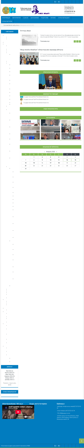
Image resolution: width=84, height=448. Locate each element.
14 (25, 163)
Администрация (12, 289)
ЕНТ (9, 303)
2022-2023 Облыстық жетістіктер (17, 183)
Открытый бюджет (64, 18)
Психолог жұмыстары (14, 49)
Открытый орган (7, 21)
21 (25, 165)
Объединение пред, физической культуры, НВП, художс (15, 161)
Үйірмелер (13, 104)
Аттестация (11, 37)
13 (75, 160)
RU (59, 2)
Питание (53, 18)
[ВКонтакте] (66, 2)
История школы (12, 51)
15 (34, 163)
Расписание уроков (13, 301)
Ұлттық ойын (25, 31)
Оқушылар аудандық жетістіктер (17, 256)
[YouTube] (77, 2)
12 (67, 160)
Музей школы (11, 61)
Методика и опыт (12, 292)
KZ (55, 2)
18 (58, 163)
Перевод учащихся (13, 310)
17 (50, 163)
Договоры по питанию (14, 322)
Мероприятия (16, 18)
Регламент (14, 361)
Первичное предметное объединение (14, 135)
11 (58, 160)
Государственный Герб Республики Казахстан (35, 99)
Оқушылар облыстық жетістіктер (17, 251)
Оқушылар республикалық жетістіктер (18, 246)
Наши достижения (12, 166)
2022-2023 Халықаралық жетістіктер (18, 173)
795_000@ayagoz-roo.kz (69, 13)
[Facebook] (70, 2)
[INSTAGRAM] (81, 2)
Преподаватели (12, 291)
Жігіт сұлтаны (14, 102)
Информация (6, 18)
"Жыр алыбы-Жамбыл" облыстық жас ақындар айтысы (41, 50)
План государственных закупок (12, 335)
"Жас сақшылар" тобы (14, 76)
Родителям (44, 18)
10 (50, 160)
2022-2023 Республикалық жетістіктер (18, 178)
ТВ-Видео (10, 297)
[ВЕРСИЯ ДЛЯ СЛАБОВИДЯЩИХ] (63, 2)
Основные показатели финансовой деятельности (14, 330)
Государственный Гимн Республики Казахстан (36, 102)
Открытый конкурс (13, 316)
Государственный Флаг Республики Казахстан (36, 97)
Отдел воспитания (12, 63)
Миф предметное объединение (14, 140)
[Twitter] (74, 2)
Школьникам (35, 18)
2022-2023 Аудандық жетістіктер (17, 189)
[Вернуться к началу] (81, 441)
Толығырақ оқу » (45, 41)
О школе (25, 18)
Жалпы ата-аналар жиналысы (14, 85)
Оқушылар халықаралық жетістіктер (18, 268)
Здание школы (11, 52)
